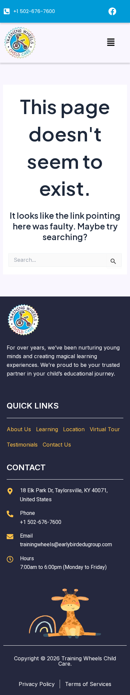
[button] (110, 42)
